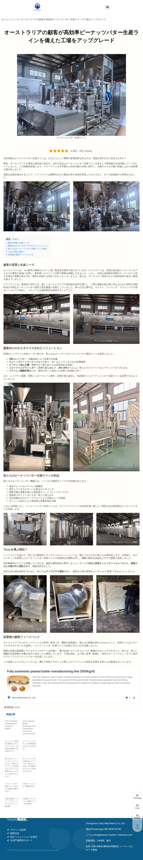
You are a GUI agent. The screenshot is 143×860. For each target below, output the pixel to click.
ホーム (4, 19)
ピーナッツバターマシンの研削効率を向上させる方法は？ (29, 745)
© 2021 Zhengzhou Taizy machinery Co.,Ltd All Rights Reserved (33, 850)
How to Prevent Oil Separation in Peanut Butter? (11, 725)
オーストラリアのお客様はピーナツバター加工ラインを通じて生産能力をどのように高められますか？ (29, 764)
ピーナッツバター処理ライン (40, 506)
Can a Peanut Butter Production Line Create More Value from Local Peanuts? (29, 727)
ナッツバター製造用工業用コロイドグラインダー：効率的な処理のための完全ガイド (11, 746)
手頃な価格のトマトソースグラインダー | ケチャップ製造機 (11, 802)
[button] (107, 7)
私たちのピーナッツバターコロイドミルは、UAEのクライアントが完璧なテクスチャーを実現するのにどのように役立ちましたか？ (11, 767)
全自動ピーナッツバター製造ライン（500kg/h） (29, 801)
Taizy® (18, 819)
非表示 (15, 239)
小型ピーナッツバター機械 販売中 (29, 784)
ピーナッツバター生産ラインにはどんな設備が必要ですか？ (11, 787)
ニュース (14, 19)
